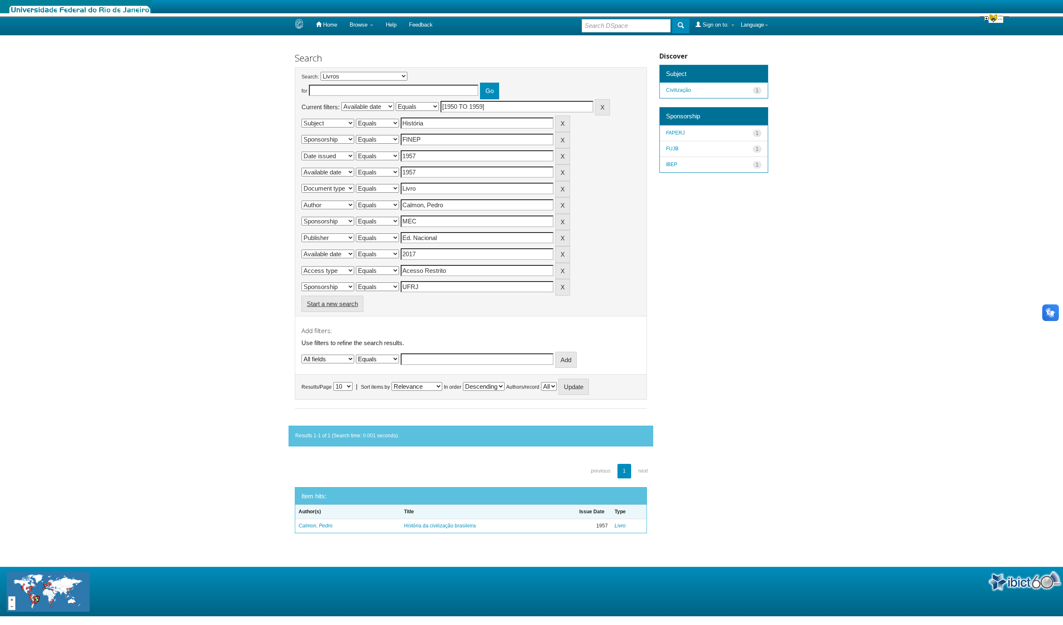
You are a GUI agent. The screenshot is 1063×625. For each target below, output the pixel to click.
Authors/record (522, 387)
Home (329, 25)
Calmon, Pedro (316, 526)
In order (452, 387)
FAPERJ (675, 133)
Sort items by (375, 387)
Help (391, 25)
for (304, 91)
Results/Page (316, 387)
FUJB (672, 149)
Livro (620, 526)
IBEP (671, 164)
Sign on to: (715, 25)
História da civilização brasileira (440, 526)
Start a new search (332, 303)
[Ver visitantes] (48, 591)
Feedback (421, 25)
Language (752, 25)
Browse (359, 25)
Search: (310, 77)
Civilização (678, 90)
